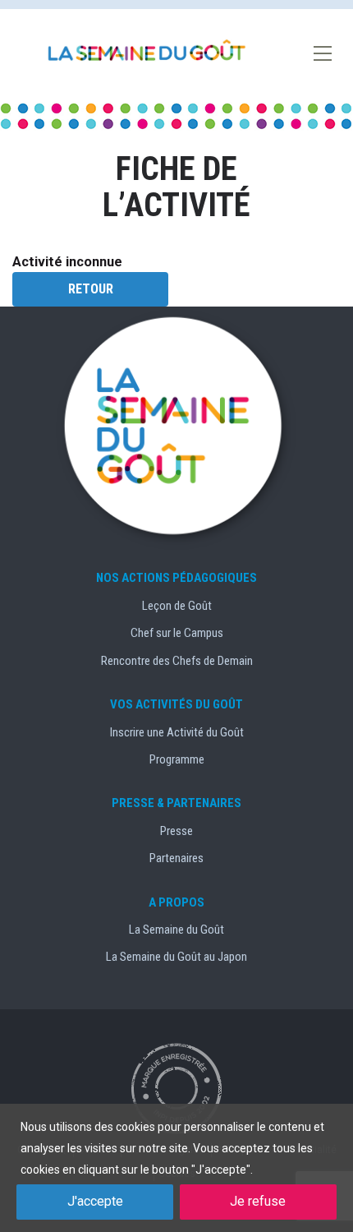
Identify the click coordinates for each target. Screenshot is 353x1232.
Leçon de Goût (177, 605)
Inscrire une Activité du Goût (177, 732)
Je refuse (258, 1201)
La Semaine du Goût (176, 929)
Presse (176, 831)
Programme (176, 759)
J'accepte (95, 1201)
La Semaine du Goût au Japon (176, 956)
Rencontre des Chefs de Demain (177, 660)
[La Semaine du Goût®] (148, 51)
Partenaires (176, 858)
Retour (90, 289)
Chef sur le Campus (177, 632)
